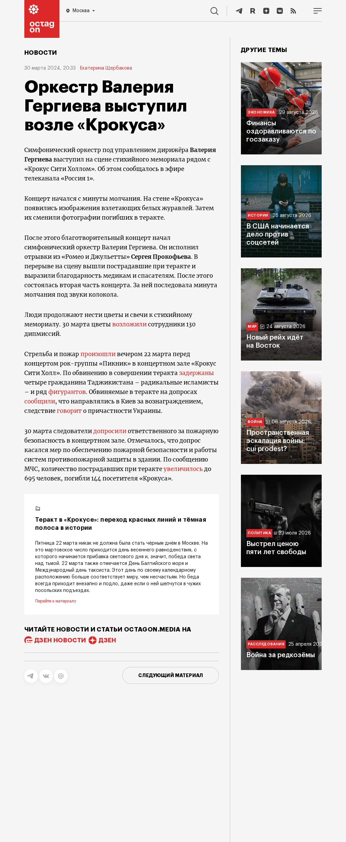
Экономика (261, 112)
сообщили (39, 401)
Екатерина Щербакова (106, 68)
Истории (258, 215)
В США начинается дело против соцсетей (277, 234)
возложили (130, 324)
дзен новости (60, 640)
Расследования (266, 644)
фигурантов (67, 392)
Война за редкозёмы (280, 655)
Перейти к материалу (55, 601)
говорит (70, 411)
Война (255, 422)
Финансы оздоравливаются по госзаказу (281, 131)
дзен (107, 640)
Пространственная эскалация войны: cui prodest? (277, 440)
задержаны (196, 373)
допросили (109, 431)
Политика (259, 533)
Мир (252, 326)
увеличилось (184, 469)
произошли (98, 354)
